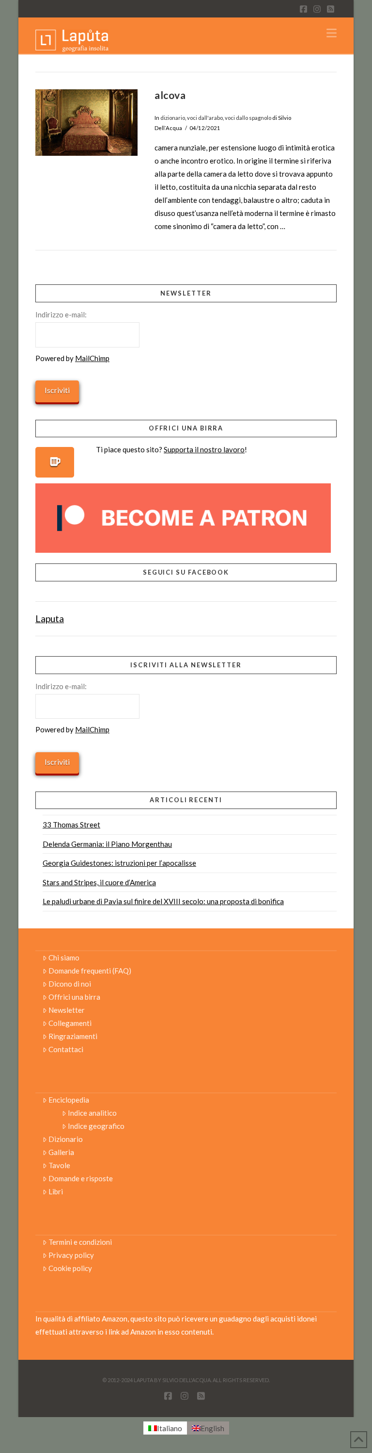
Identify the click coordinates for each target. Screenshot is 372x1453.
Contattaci (65, 1049)
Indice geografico (96, 1126)
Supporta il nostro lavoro (204, 449)
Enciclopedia (68, 1099)
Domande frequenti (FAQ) (89, 970)
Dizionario (65, 1139)
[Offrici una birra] (54, 462)
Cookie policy (70, 1268)
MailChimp (92, 358)
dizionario (172, 118)
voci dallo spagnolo (248, 118)
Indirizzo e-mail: (61, 314)
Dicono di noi (69, 983)
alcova (170, 95)
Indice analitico (92, 1112)
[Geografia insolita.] (72, 40)
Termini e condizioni (80, 1242)
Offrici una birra (74, 996)
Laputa (49, 618)
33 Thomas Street (71, 824)
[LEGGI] (86, 122)
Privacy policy (71, 1255)
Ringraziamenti (72, 1036)
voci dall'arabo (205, 118)
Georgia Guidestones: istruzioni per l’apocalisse (119, 863)
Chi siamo (63, 957)
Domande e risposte (80, 1178)
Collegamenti (70, 1023)
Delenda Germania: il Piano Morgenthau (107, 844)
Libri (55, 1191)
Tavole (59, 1165)
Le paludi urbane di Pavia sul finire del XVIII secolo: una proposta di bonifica (163, 901)
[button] (331, 33)
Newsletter (66, 1010)
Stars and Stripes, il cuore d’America (99, 882)
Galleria (61, 1152)
